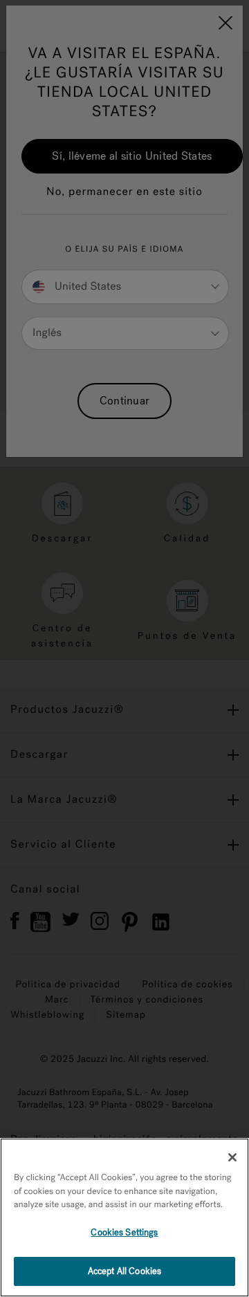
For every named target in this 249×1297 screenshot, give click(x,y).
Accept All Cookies (124, 1271)
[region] (124, 1217)
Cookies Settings (124, 1232)
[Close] (232, 1157)
